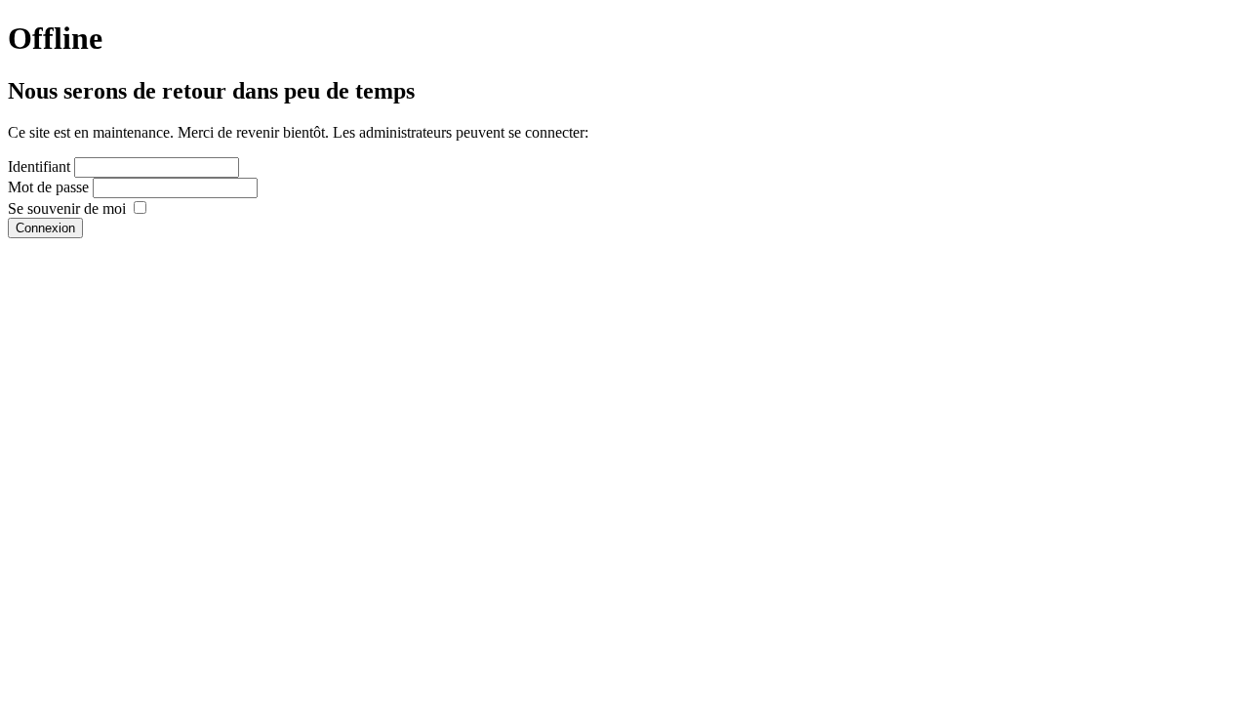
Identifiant (39, 166)
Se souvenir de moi (67, 208)
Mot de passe (48, 187)
